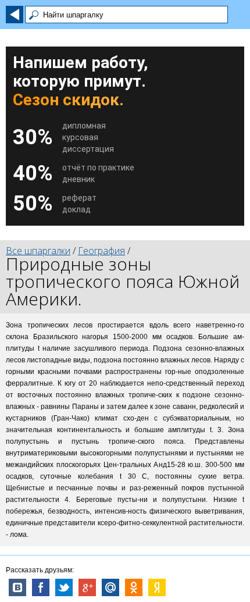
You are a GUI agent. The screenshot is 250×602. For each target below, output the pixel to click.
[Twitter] (64, 587)
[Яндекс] (157, 587)
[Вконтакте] (17, 587)
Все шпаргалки (38, 250)
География (101, 250)
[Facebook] (40, 587)
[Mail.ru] (110, 587)
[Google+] (87, 587)
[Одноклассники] (133, 587)
